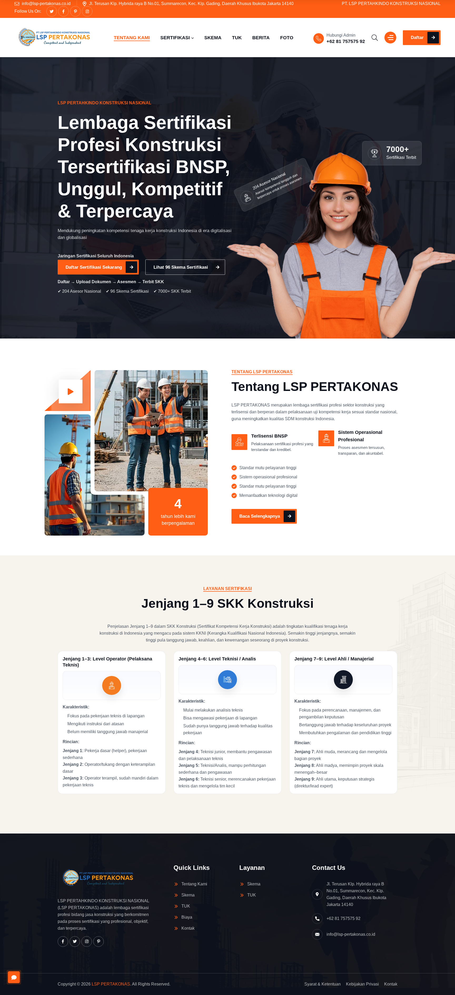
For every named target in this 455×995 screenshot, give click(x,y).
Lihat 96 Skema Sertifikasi (181, 267)
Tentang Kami (194, 884)
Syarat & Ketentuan (322, 984)
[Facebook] (63, 11)
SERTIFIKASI (175, 37)
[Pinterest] (75, 11)
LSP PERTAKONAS (111, 984)
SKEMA (212, 37)
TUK (237, 37)
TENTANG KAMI (132, 37)
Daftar (417, 37)
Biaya (186, 917)
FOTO (286, 37)
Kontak (188, 928)
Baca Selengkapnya (259, 516)
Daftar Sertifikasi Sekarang (94, 267)
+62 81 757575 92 (346, 41)
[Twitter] (51, 11)
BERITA (261, 37)
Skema (188, 895)
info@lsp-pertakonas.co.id (46, 3)
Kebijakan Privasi (362, 984)
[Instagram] (87, 11)
